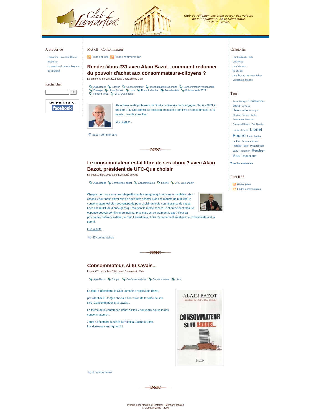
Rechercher (53, 84)
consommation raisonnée (163, 86)
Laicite (236, 130)
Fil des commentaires (128, 57)
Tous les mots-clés (241, 163)
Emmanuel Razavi (241, 124)
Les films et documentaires (247, 75)
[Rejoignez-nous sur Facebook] (62, 114)
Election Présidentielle (244, 115)
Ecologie (98, 90)
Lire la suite (122, 121)
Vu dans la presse (243, 79)
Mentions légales (175, 405)
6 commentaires (102, 372)
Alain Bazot (99, 86)
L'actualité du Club (133, 78)
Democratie (240, 110)
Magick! (146, 405)
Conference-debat (122, 182)
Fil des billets (100, 57)
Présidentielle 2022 (195, 90)
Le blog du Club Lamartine (81, 19)
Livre (132, 90)
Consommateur (134, 86)
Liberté (165, 182)
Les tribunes (239, 66)
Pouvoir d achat (149, 90)
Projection (245, 151)
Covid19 (246, 106)
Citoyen (116, 86)
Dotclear (158, 405)
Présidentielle (172, 90)
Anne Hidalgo (240, 101)
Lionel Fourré (116, 90)
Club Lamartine (153, 407)
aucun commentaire (104, 134)
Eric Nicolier (258, 124)
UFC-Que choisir (124, 93)
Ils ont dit (237, 70)
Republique (249, 156)
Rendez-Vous (100, 93)
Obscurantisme (250, 141)
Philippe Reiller (241, 145)
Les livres (238, 61)
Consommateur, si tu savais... (122, 265)
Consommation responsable (199, 86)
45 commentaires (103, 237)
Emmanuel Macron (243, 119)
